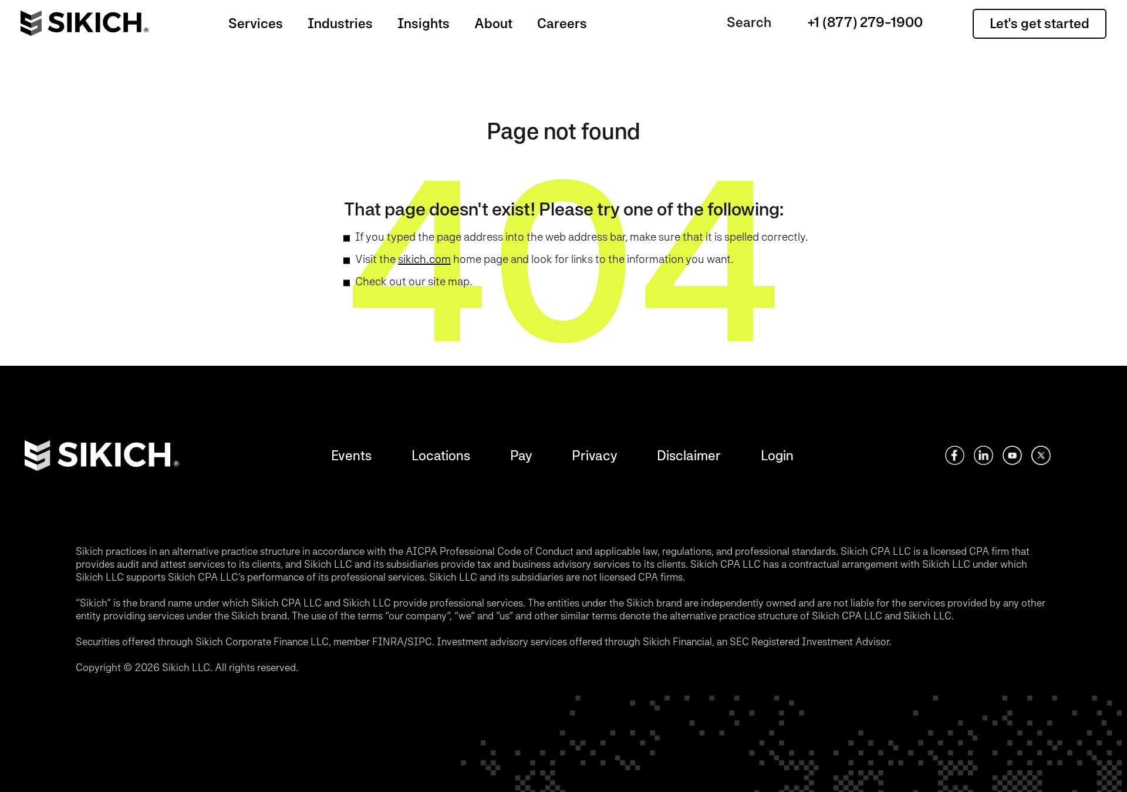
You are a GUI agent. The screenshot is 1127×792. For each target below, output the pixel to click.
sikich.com (424, 259)
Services (255, 23)
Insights (423, 23)
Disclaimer (689, 455)
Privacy (594, 455)
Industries (340, 23)
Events (351, 455)
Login (777, 455)
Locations (440, 455)
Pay (521, 455)
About (493, 23)
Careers (562, 23)
